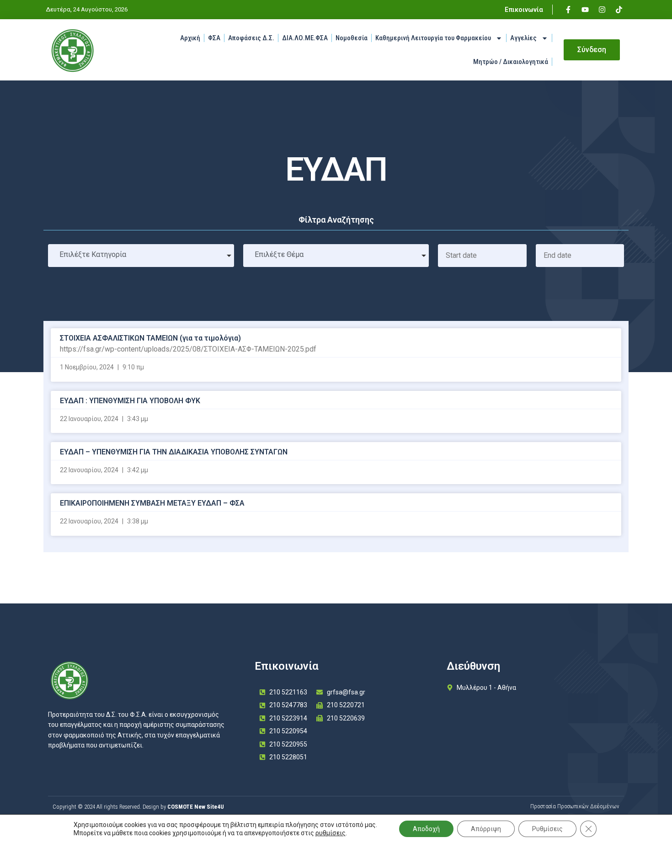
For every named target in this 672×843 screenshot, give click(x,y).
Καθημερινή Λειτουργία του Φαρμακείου (433, 38)
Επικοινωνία (524, 9)
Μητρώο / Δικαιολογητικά (510, 62)
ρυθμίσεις (330, 833)
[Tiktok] (619, 9)
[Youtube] (585, 9)
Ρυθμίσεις (547, 828)
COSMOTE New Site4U (195, 806)
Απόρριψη (486, 828)
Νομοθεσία (352, 38)
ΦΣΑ (214, 38)
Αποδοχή (426, 828)
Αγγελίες (523, 38)
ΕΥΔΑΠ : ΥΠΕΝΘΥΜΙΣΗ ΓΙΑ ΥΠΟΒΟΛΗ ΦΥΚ (130, 400)
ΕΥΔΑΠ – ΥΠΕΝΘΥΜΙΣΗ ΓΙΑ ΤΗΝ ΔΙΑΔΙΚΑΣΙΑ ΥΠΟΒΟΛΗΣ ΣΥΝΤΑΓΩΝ (174, 452)
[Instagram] (602, 9)
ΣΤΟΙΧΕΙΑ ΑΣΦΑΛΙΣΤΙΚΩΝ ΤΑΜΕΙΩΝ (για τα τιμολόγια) (150, 338)
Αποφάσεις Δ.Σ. (251, 38)
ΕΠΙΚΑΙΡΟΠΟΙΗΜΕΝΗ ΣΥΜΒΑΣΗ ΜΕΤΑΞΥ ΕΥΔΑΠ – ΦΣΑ (152, 503)
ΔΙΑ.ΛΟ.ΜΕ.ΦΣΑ (305, 38)
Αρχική (190, 38)
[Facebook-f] (568, 9)
